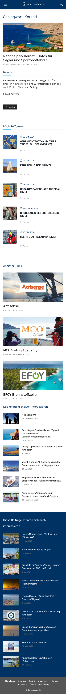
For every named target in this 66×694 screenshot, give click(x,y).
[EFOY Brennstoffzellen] (33, 375)
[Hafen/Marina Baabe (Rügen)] (11, 553)
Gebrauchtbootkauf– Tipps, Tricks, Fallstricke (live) (38, 143)
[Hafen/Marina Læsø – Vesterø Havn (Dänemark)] (11, 538)
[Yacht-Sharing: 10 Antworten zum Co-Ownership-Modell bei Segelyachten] (11, 466)
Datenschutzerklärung (40, 684)
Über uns (22, 680)
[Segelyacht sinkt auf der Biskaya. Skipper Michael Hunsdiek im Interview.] (11, 481)
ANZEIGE (7, 310)
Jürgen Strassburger (12, 64)
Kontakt (55, 680)
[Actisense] (33, 287)
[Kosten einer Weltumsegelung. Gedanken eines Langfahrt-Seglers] (11, 497)
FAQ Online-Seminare (39, 680)
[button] (5, 4)
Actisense (11, 306)
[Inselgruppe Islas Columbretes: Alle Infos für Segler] (11, 450)
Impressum (21, 684)
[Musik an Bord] (11, 418)
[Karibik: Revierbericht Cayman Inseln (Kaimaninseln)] (11, 584)
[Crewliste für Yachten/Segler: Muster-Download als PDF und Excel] (11, 569)
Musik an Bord (29, 414)
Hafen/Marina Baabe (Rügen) (37, 549)
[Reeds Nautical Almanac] (11, 646)
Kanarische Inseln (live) (35, 165)
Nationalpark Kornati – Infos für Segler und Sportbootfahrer (27, 58)
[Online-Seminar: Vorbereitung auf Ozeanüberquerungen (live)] (11, 631)
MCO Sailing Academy (20, 350)
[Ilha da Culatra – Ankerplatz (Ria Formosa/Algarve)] (11, 600)
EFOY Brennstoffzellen (20, 394)
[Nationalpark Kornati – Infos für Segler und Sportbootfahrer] (33, 37)
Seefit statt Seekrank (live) (38, 236)
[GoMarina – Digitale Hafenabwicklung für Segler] (11, 615)
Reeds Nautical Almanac (34, 642)
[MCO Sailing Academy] (33, 331)
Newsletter (10, 680)
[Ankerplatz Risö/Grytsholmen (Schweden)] (11, 662)
